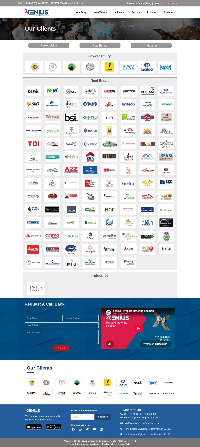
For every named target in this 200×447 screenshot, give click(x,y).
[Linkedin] (101, 429)
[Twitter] (87, 429)
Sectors (136, 12)
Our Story (81, 12)
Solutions (119, 12)
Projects (151, 12)
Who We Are (100, 12)
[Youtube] (94, 429)
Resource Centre (136, 3)
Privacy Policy (124, 444)
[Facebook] (73, 429)
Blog (149, 3)
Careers (157, 3)
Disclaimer (95, 444)
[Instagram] (80, 429)
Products (168, 12)
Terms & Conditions (78, 444)
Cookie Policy (108, 444)
